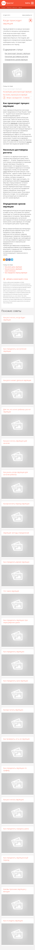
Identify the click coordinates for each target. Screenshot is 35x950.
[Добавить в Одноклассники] (4, 260)
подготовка (14, 140)
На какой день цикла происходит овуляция (17, 92)
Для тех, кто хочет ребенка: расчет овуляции (17, 410)
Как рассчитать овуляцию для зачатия (15, 442)
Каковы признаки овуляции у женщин (14, 890)
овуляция (14, 123)
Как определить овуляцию (13, 651)
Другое (20, 7)
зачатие (29, 142)
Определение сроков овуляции (16, 59)
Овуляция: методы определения (16, 533)
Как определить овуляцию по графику (15, 769)
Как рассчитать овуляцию (13, 799)
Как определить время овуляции (16, 562)
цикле (5, 171)
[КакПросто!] (7, 3)
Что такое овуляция (11, 591)
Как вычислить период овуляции (16, 504)
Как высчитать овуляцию (13, 710)
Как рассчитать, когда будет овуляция (14, 318)
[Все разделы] (32, 3)
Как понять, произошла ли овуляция (15, 95)
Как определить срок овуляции (15, 681)
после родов (25, 181)
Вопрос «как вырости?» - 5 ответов (18, 98)
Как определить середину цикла (16, 829)
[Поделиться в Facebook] (9, 260)
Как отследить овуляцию (13, 920)
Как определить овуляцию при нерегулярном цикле (15, 621)
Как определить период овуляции (16, 273)
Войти (27, 3)
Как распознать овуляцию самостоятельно (13, 270)
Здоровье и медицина (12, 7)
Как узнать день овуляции (13, 267)
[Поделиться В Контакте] (7, 260)
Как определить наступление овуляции (14, 350)
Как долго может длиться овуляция (17, 380)
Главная (3, 7)
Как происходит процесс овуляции (17, 53)
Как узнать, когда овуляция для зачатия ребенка (15, 473)
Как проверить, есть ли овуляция (16, 739)
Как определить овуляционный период (15, 859)
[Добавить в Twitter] (12, 260)
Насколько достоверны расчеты (16, 56)
